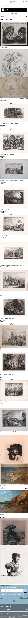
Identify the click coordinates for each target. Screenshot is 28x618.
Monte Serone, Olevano (6, 209)
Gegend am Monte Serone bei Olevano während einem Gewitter (13, 432)
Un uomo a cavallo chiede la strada (9, 123)
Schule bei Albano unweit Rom (7, 374)
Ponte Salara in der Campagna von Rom (10, 292)
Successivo (24, 578)
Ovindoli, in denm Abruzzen (7, 348)
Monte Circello (4, 235)
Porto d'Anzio (3, 485)
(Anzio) (2, 514)
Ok (24, 615)
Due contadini (3, 47)
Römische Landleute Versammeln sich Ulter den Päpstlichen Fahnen (12, 266)
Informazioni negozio (7, 612)
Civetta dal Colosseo (5, 585)
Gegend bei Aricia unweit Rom (7, 318)
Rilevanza (14, 16)
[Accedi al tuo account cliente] (24, 1)
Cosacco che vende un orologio (7, 154)
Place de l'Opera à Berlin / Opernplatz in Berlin (12, 180)
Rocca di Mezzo (4, 402)
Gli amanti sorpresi (5, 98)
